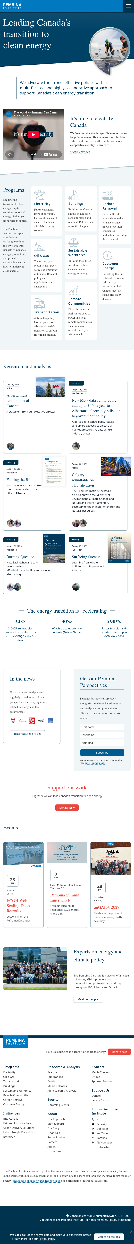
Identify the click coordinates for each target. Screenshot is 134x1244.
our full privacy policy (95, 763)
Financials (54, 1133)
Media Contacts (101, 1072)
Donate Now (67, 808)
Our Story (53, 1128)
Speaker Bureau (102, 1081)
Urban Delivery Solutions (18, 1128)
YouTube (102, 1133)
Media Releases (57, 1086)
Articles (52, 1081)
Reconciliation (56, 1137)
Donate (96, 1095)
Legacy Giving (100, 1100)
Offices (96, 1077)
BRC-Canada (10, 1118)
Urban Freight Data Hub (18, 1132)
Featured (53, 1072)
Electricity (9, 1072)
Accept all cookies (109, 1237)
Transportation (12, 1081)
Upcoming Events (58, 1105)
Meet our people (88, 999)
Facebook (102, 1138)
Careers (52, 1142)
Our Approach (56, 1119)
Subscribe (103, 1147)
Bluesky (102, 1124)
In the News (55, 1151)
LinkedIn (102, 1128)
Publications (55, 1077)
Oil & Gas (9, 1077)
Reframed (9, 1137)
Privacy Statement (120, 1220)
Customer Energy (13, 1104)
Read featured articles (27, 734)
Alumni (52, 1146)
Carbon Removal (13, 1100)
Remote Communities (16, 1095)
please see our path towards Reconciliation (37, 1180)
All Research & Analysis (62, 1090)
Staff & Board (56, 1123)
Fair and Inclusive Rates (18, 1123)
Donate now (119, 1052)
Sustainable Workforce (17, 1090)
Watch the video (80, 151)
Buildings (9, 1086)
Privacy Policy (47, 1239)
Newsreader (104, 1142)
